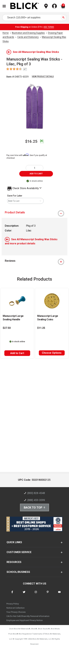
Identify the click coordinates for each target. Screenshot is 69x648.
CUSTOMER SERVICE (19, 552)
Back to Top (33, 507)
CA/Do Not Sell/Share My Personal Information (27, 616)
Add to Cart (17, 353)
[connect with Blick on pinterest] (47, 593)
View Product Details (43, 76)
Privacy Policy (12, 604)
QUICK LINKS (14, 542)
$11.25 (41, 327)
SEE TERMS (49, 27)
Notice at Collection (15, 608)
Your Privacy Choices (16, 612)
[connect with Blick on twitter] (24, 593)
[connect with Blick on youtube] (59, 593)
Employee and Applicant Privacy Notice (24, 620)
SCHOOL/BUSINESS (18, 571)
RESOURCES (14, 562)
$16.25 (31, 141)
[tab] (34, 212)
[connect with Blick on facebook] (12, 593)
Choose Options (51, 352)
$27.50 (7, 327)
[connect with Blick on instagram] (36, 593)
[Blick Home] (24, 6)
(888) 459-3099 (36, 500)
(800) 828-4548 (36, 493)
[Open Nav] (4, 6)
